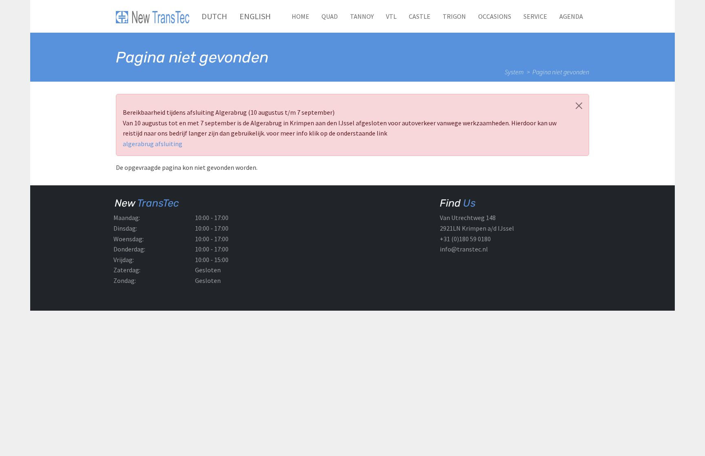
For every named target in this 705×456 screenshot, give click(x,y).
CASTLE (419, 16)
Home (300, 16)
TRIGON (454, 16)
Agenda (571, 16)
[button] (579, 105)
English (255, 16)
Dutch (214, 16)
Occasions (494, 16)
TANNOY (362, 16)
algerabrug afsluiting (152, 144)
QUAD (329, 16)
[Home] (155, 16)
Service (535, 16)
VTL (391, 16)
